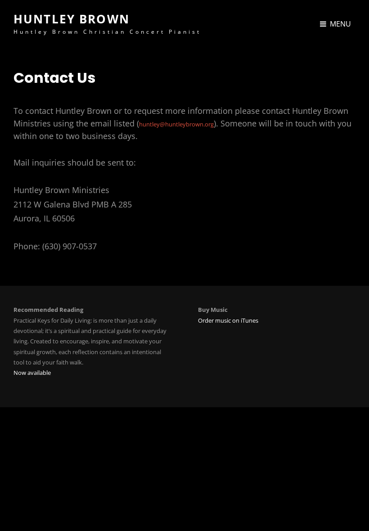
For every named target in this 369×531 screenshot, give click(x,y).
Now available (32, 373)
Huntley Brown (72, 19)
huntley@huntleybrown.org (176, 124)
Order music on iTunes (228, 320)
